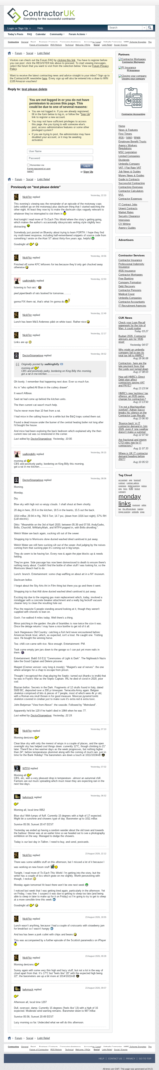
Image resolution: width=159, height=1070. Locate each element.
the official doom (129, 509)
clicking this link (66, 60)
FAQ (29, 34)
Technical (69, 45)
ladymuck (27, 797)
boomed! (137, 480)
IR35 (121, 137)
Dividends (124, 160)
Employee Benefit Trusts (132, 141)
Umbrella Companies (112, 42)
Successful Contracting (131, 183)
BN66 (137, 137)
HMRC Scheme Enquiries (135, 42)
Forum (18, 53)
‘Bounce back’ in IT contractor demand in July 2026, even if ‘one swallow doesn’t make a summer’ (133, 427)
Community (56, 34)
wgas (142, 512)
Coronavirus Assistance (70, 42)
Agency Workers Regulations (127, 147)
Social (97, 45)
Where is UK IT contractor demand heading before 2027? (133, 456)
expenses (122, 486)
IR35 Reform (56, 45)
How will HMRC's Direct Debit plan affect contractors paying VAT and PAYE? (131, 381)
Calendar (41, 34)
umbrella (135, 512)
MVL (121, 194)
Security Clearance (129, 216)
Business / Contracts (48, 42)
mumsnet (136, 505)
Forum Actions (77, 34)
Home (121, 126)
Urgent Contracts (127, 208)
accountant (122, 480)
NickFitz (27, 197)
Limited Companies (129, 156)
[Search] (149, 27)
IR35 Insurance (127, 270)
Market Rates (126, 212)
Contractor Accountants (131, 301)
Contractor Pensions (129, 290)
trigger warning (124, 512)
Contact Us (115, 1058)
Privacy (130, 1058)
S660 (129, 137)
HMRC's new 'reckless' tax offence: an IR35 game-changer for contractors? (133, 396)
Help (40, 28)
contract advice (133, 483)
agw (130, 480)
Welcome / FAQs (82, 45)
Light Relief (107, 45)
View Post (61, 364)
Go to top (145, 1058)
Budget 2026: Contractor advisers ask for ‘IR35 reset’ (132, 339)
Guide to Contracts (129, 179)
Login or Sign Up (18, 28)
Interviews (124, 220)
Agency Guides (127, 227)
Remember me (37, 165)
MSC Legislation (127, 152)
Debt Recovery (126, 286)
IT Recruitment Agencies (132, 305)
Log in (87, 166)
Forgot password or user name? (39, 169)
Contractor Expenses (130, 198)
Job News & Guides (129, 171)
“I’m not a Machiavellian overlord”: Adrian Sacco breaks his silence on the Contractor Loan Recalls (132, 411)
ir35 (131, 488)
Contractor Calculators (130, 191)
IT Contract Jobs (127, 204)
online (144, 505)
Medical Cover (126, 294)
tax (119, 509)
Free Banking (125, 278)
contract (121, 483)
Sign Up (85, 114)
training (140, 509)
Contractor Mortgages (130, 274)
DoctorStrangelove (32, 355)
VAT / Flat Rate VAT (129, 167)
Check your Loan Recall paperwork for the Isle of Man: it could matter (132, 325)
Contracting (13, 42)
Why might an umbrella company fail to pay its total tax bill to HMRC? (131, 352)
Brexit (33, 42)
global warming (134, 486)
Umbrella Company (129, 163)
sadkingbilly (29, 280)
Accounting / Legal (92, 42)
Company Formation (129, 282)
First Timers (125, 133)
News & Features (128, 129)
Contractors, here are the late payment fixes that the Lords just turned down (133, 366)
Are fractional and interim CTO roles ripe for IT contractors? (132, 442)
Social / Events (120, 45)
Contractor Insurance (130, 260)
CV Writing (124, 223)
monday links (129, 500)
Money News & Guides (131, 175)
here (44, 78)
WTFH (26, 768)
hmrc (125, 489)
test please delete (34, 89)
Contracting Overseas (130, 187)
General (24, 42)
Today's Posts (15, 34)
